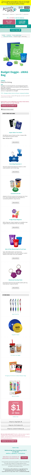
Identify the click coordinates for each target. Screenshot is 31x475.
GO (29, 26)
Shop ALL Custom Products (14, 428)
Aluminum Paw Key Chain (15, 280)
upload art (25, 14)
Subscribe (24, 457)
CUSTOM (9, 35)
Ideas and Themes (7, 36)
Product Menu (15, 30)
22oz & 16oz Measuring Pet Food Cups (15, 249)
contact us (12, 14)
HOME (3, 35)
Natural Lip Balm (15, 396)
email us (8, 453)
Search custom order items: (7, 26)
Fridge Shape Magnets (15, 219)
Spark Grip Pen (15, 314)
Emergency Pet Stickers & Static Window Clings (15, 375)
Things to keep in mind (7, 109)
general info (19, 14)
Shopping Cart (24, 10)
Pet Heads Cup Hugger (16, 355)
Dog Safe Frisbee (15, 334)
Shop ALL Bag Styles (15, 421)
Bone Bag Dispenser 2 (15, 164)
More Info (15, 142)
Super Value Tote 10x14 (15, 132)
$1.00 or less (15, 416)
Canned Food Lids (15, 193)
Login (26, 7)
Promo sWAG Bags (16, 35)
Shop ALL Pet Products (15, 425)
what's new (5, 14)
